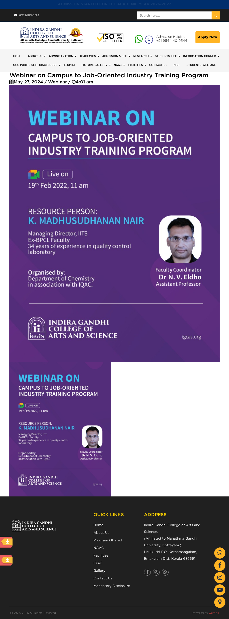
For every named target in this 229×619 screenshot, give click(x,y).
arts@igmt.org (29, 15)
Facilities (100, 555)
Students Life (166, 56)
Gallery (99, 570)
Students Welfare (201, 65)
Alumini (69, 65)
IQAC (97, 563)
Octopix (214, 613)
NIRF (177, 65)
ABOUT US (35, 56)
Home (17, 56)
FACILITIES (135, 65)
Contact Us (102, 578)
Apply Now (207, 37)
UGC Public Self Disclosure (35, 65)
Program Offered (107, 540)
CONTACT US (158, 65)
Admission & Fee (114, 56)
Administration (61, 56)
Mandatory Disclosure (111, 586)
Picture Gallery (94, 65)
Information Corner (199, 56)
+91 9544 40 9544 (171, 40)
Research (141, 56)
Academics (87, 56)
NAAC (118, 65)
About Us (101, 532)
